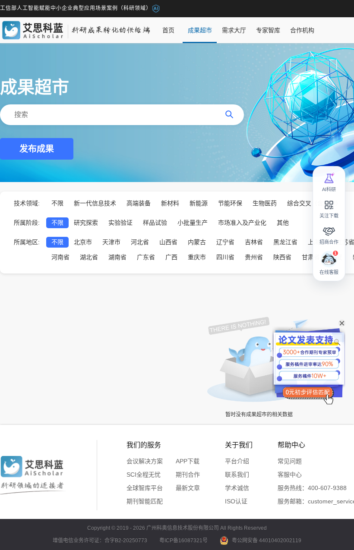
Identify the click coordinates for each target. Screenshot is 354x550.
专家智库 (268, 30)
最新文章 (188, 487)
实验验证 (120, 222)
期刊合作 (188, 474)
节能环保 (230, 203)
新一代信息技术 (95, 203)
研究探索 (86, 222)
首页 (168, 30)
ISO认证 (236, 501)
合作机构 (302, 30)
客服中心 (290, 474)
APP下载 (187, 461)
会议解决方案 (144, 461)
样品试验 (155, 222)
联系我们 (237, 474)
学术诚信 (237, 487)
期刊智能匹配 (144, 501)
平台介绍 (237, 461)
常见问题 (290, 461)
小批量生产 (192, 222)
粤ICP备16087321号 (183, 540)
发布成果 (36, 149)
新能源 (199, 203)
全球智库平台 (144, 487)
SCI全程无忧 (143, 474)
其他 (283, 222)
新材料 (170, 203)
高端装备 (138, 203)
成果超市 (200, 30)
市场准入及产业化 (242, 222)
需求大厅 (234, 30)
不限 (57, 203)
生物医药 (265, 203)
